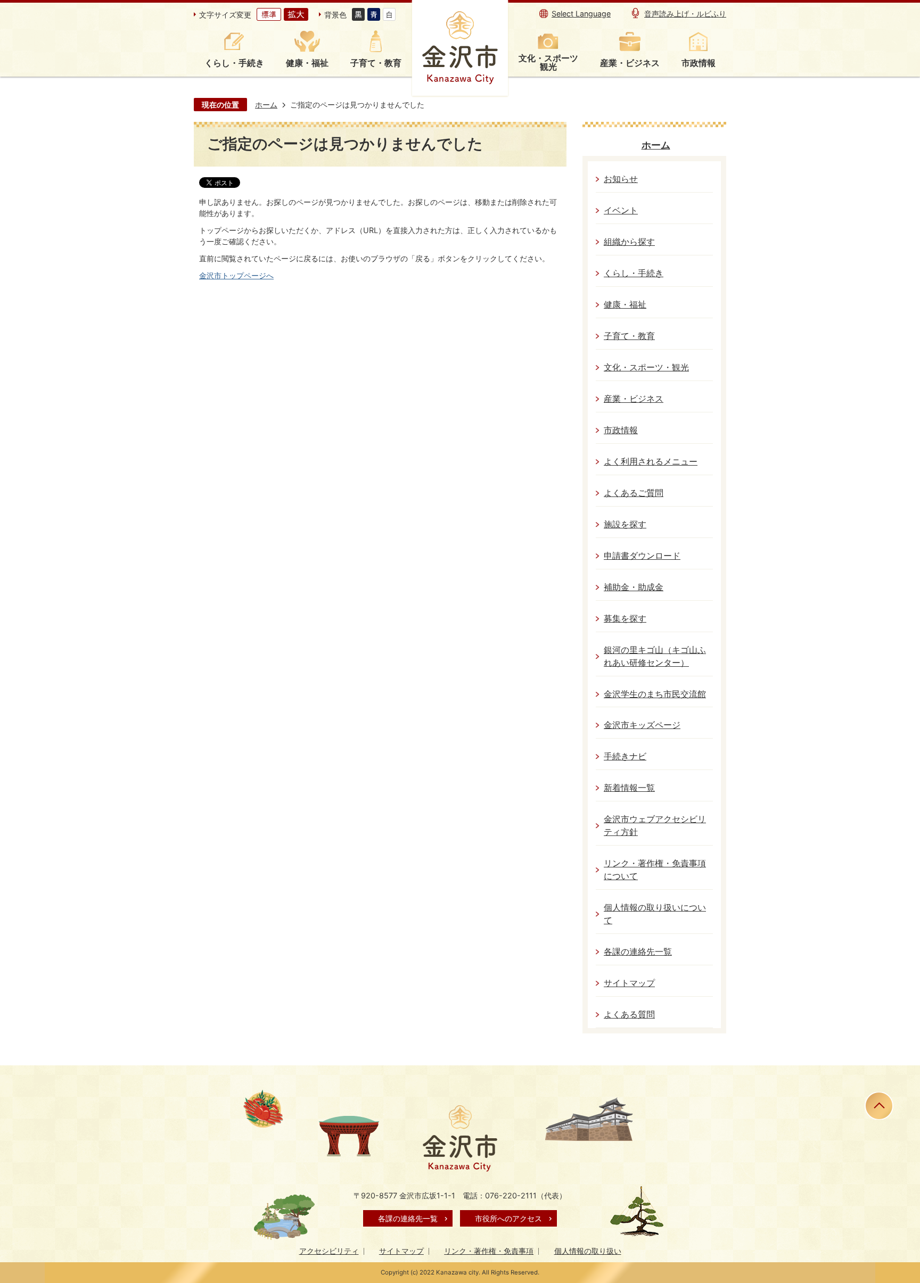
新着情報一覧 (629, 788)
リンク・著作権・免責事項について (655, 869)
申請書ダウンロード (642, 556)
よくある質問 (629, 1014)
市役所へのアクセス (508, 1218)
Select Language (581, 13)
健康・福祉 (625, 305)
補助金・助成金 (633, 587)
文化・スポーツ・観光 (646, 367)
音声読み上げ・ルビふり (685, 13)
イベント (621, 210)
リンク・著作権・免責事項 (488, 1250)
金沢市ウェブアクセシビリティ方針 (655, 825)
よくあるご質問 (633, 493)
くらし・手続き (633, 273)
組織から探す (629, 242)
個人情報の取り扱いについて (655, 914)
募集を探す (625, 619)
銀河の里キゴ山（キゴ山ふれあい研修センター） (655, 656)
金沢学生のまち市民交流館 (655, 694)
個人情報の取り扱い (587, 1250)
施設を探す (625, 524)
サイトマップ (629, 983)
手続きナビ (625, 756)
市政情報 (621, 430)
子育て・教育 (629, 336)
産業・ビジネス (633, 399)
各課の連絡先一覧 (638, 952)
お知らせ (621, 179)
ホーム (266, 104)
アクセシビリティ (329, 1250)
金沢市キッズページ (642, 725)
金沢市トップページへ (236, 275)
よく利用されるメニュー (650, 462)
